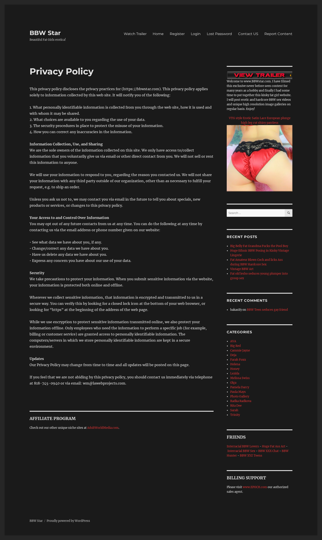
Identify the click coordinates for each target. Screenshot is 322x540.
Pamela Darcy (239, 387)
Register (177, 34)
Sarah (234, 410)
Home (158, 34)
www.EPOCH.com (255, 487)
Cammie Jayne (240, 350)
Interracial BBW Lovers (243, 446)
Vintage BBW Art (241, 269)
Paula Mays (238, 392)
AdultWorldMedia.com (103, 428)
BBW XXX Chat (268, 451)
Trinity (235, 415)
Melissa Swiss (240, 378)
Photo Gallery (239, 396)
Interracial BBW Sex (241, 451)
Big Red (235, 346)
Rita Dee (236, 406)
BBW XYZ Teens (251, 455)
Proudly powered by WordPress (68, 521)
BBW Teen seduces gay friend (267, 310)
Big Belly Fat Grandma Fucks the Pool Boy (259, 246)
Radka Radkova (240, 401)
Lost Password (219, 34)
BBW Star (45, 33)
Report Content (278, 34)
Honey (234, 369)
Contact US (248, 34)
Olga (233, 383)
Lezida (234, 373)
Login (196, 34)
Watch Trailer (135, 34)
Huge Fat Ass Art (273, 446)
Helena (235, 364)
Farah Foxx (238, 360)
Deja (233, 355)
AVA (233, 341)
